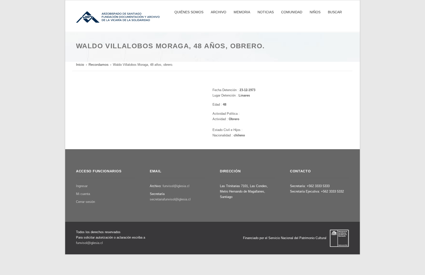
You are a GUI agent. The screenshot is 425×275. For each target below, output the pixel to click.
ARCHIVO (218, 12)
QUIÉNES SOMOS (188, 12)
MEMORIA (242, 12)
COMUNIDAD (291, 12)
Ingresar (82, 186)
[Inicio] (118, 16)
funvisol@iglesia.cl (176, 186)
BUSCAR (335, 12)
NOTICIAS (266, 12)
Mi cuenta (83, 194)
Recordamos (98, 64)
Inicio (80, 64)
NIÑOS (315, 12)
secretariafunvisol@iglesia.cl (170, 199)
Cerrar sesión (85, 202)
